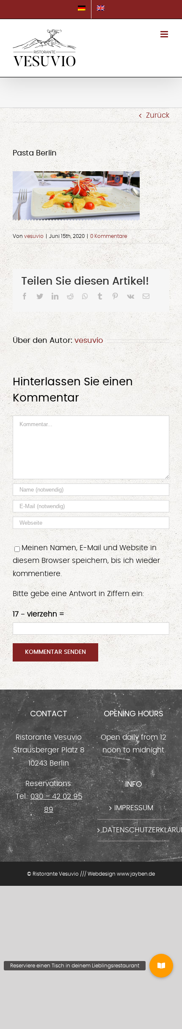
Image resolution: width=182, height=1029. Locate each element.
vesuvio (34, 236)
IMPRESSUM (133, 807)
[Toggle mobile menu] (164, 34)
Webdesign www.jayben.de (121, 873)
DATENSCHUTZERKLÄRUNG (133, 830)
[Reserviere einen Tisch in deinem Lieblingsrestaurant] (161, 966)
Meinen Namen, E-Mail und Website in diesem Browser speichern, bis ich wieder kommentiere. (86, 560)
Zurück (157, 115)
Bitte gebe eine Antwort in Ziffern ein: (78, 593)
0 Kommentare (108, 236)
